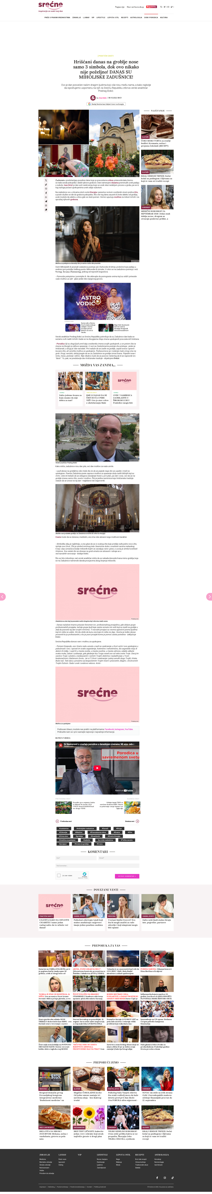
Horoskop (146, 207)
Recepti (139, 1154)
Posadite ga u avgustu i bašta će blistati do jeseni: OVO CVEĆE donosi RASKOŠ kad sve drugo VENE (84, 805)
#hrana (100, 844)
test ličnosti (158, 1165)
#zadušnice (64, 828)
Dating (61, 1165)
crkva (110, 180)
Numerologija (159, 1162)
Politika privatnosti (100, 1187)
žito (136, 192)
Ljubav (62, 1154)
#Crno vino (63, 836)
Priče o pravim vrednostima (57, 18)
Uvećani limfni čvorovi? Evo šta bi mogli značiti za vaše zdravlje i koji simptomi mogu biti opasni (123, 924)
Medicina (111, 916)
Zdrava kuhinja (140, 1162)
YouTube (129, 729)
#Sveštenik (95, 836)
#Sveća (117, 832)
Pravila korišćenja (62, 1187)
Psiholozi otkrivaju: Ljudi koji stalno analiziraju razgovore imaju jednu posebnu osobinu (88, 922)
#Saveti (105, 828)
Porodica (60, 344)
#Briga (119, 828)
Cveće (58, 537)
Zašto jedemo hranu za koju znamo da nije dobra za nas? (70, 398)
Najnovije (120, 7)
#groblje (79, 836)
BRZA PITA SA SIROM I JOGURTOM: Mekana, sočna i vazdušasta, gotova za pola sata (53, 1135)
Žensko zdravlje (45, 1165)
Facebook (109, 729)
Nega (118, 1159)
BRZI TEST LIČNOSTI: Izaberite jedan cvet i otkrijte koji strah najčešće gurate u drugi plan (88, 1134)
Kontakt (89, 1187)
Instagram (119, 729)
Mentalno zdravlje (46, 1162)
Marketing (51, 1187)
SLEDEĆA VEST (133, 799)
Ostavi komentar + (127, 876)
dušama (115, 183)
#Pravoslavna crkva (98, 832)
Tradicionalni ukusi (141, 1165)
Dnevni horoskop (135, 7)
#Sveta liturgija (114, 836)
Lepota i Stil (123, 1154)
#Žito (130, 832)
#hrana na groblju (82, 844)
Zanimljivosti (79, 916)
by (102, 98)
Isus (66, 185)
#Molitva (78, 832)
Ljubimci (100, 1165)
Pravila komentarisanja (77, 1187)
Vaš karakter (79, 1127)
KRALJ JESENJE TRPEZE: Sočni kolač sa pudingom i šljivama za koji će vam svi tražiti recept (156, 178)
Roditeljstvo (113, 1089)
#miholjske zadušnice (85, 828)
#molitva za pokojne (67, 840)
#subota (86, 840)
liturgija (93, 192)
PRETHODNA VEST (62, 799)
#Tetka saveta (126, 840)
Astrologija (161, 1154)
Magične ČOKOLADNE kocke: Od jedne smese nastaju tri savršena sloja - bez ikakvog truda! (88, 1096)
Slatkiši (145, 137)
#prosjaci (63, 844)
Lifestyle (102, 1154)
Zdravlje (45, 1154)
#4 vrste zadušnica (105, 840)
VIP (79, 1154)
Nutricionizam (44, 1168)
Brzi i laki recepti (47, 1127)
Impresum (43, 1187)
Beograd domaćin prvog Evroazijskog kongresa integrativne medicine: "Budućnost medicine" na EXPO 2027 (51, 1096)
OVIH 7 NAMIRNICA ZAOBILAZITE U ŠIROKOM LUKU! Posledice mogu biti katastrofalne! (123, 399)
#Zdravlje (63, 832)
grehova (74, 199)
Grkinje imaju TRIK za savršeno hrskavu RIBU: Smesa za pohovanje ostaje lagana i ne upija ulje (111, 805)
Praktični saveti (106, 56)
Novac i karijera (102, 1159)
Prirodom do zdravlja (47, 1173)
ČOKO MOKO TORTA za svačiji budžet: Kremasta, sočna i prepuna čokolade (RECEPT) (155, 143)
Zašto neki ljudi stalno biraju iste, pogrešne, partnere (156, 921)
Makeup (119, 1162)
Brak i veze (62, 1159)
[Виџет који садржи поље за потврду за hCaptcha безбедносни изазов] (72, 875)
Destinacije (101, 1162)
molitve (117, 197)
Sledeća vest (129, 821)
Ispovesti (62, 1162)
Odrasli (62, 392)
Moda (118, 1165)
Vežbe (42, 1170)
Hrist (70, 185)
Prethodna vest (66, 821)
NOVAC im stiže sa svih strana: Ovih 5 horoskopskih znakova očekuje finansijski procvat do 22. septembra (157, 1096)
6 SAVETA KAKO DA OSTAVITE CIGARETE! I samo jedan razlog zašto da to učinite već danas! (54, 924)
